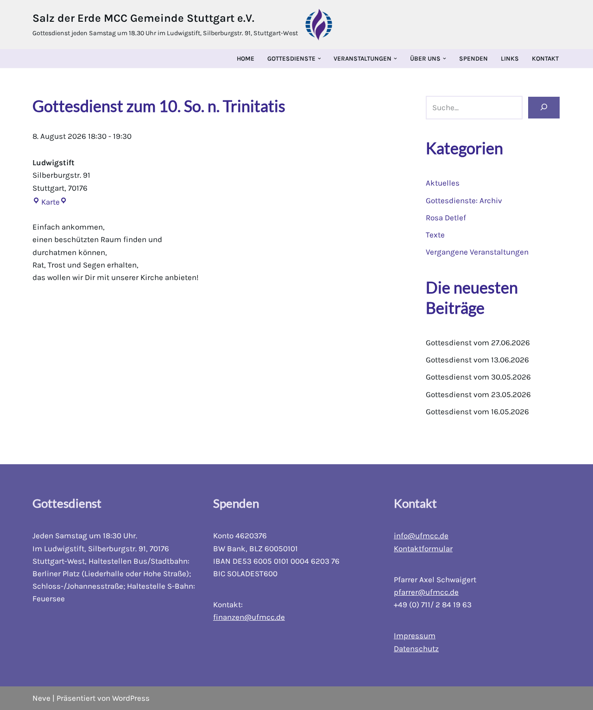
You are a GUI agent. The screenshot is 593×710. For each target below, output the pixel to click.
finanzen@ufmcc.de (249, 617)
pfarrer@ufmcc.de (426, 592)
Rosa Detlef (446, 217)
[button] (319, 58)
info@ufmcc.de (421, 535)
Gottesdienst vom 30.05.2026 (478, 376)
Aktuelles (443, 182)
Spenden (473, 58)
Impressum (414, 635)
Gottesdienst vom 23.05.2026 (478, 394)
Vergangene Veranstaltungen (477, 251)
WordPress (131, 698)
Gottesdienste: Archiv (464, 200)
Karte (46, 201)
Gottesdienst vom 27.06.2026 (478, 342)
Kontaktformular (423, 548)
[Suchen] (544, 108)
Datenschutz (416, 648)
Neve (41, 698)
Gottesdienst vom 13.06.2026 (477, 359)
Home (245, 58)
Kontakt (545, 58)
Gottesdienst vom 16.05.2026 (477, 411)
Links (510, 58)
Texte (435, 234)
